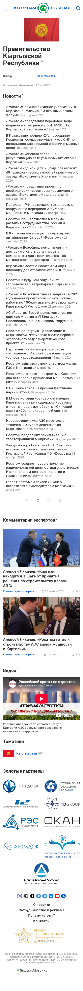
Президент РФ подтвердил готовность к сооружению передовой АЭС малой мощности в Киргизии (39, 209)
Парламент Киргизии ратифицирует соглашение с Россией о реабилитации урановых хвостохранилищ (38, 353)
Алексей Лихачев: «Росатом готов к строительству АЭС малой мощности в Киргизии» (37, 644)
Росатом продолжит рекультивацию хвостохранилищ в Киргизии (36, 437)
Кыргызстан (26, 753)
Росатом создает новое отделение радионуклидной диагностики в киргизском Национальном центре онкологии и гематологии (43, 469)
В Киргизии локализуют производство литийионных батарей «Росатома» (38, 235)
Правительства (45, 75)
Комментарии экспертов (29, 520)
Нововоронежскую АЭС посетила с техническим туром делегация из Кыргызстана (35, 425)
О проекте (41, 905)
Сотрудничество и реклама (41, 910)
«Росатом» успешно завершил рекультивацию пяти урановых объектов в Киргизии (41, 158)
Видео (9, 670)
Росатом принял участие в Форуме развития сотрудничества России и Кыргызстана (35, 223)
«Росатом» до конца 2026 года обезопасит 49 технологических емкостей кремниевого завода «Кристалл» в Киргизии (42, 172)
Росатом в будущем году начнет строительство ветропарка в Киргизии (38, 282)
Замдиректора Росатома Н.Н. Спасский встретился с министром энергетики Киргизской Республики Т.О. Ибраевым (39, 449)
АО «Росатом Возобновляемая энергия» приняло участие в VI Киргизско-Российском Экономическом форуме (39, 317)
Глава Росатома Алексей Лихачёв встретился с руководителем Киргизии (38, 484)
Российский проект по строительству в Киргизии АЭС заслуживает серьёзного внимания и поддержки (32, 727)
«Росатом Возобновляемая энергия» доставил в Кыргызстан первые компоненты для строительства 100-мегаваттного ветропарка (36, 253)
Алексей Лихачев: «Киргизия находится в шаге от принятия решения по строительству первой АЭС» (35, 578)
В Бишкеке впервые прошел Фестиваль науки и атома (39, 390)
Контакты (41, 921)
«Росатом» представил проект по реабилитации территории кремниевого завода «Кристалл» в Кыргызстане (39, 190)
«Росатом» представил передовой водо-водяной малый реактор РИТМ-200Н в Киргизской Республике (39, 125)
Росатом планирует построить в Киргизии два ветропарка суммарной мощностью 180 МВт (43, 378)
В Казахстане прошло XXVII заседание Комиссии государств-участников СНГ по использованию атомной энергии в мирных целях (42, 141)
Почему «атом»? (41, 915)
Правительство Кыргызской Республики (26, 56)
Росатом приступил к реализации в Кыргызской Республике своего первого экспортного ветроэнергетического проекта (40, 337)
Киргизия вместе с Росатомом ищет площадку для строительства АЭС (36, 268)
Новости (12, 96)
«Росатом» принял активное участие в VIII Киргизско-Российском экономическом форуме (41, 111)
